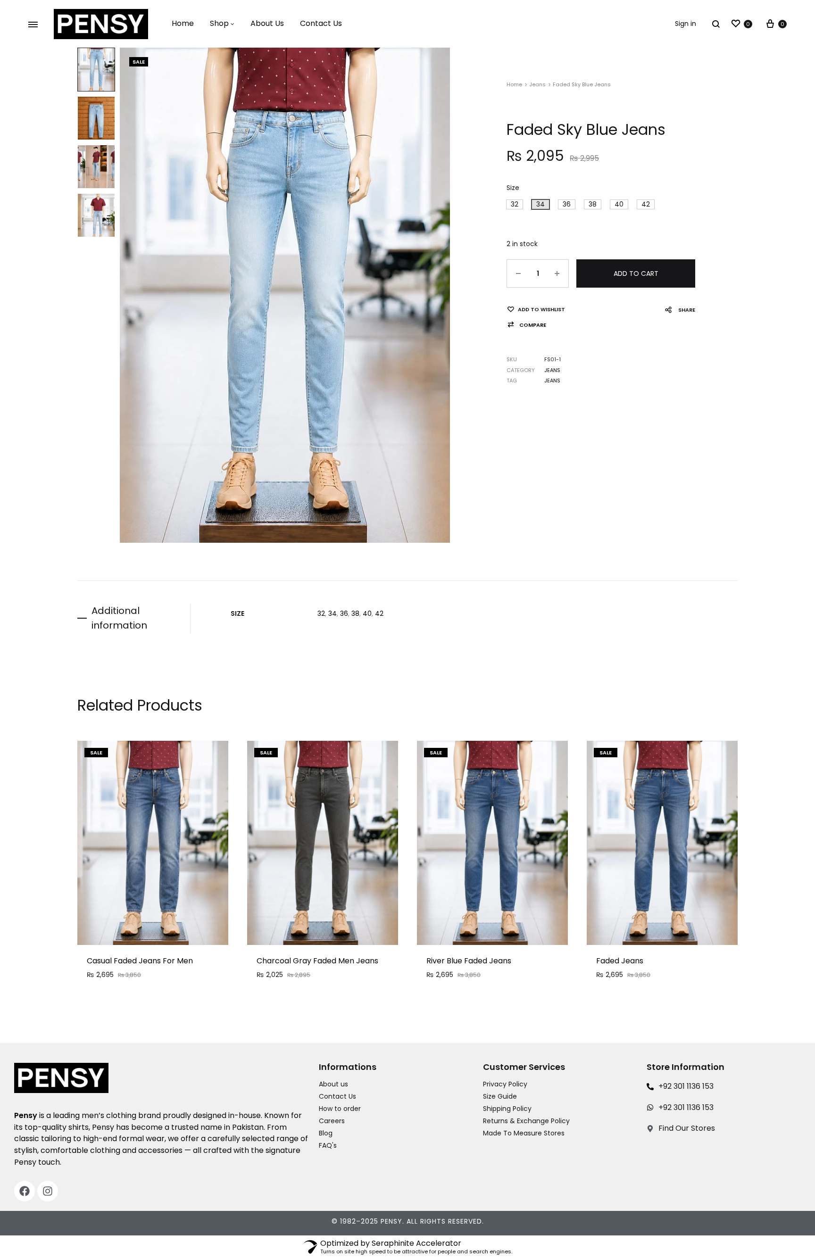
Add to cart (636, 273)
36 (344, 613)
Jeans (537, 84)
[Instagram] (47, 1191)
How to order (340, 1108)
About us (333, 1084)
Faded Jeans (619, 960)
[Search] (716, 24)
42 (379, 613)
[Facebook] (24, 1191)
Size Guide (500, 1096)
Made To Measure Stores (524, 1133)
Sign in (685, 23)
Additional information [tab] (119, 618)
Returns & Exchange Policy (526, 1121)
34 (332, 613)
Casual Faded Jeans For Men (140, 960)
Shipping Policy (507, 1108)
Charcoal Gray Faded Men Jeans (317, 960)
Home (183, 23)
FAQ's (328, 1145)
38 (355, 613)
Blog (326, 1133)
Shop (219, 23)
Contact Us (321, 23)
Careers (332, 1121)
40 (367, 613)
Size (513, 187)
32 (321, 613)
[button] (515, 204)
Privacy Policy (505, 1084)
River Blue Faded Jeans (468, 960)
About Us (267, 23)
